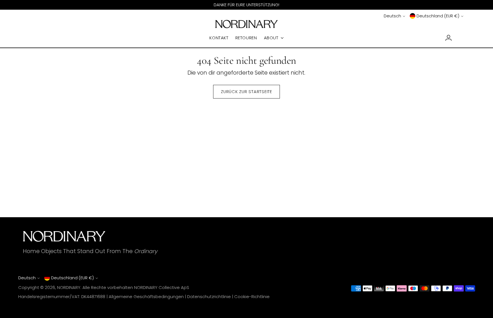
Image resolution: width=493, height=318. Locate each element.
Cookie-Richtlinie (252, 296)
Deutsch (392, 16)
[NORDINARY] (246, 24)
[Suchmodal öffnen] (33, 38)
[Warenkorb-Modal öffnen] (460, 38)
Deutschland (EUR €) (438, 16)
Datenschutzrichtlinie (209, 296)
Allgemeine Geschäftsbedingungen (146, 296)
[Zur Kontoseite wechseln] (446, 38)
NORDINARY (68, 287)
